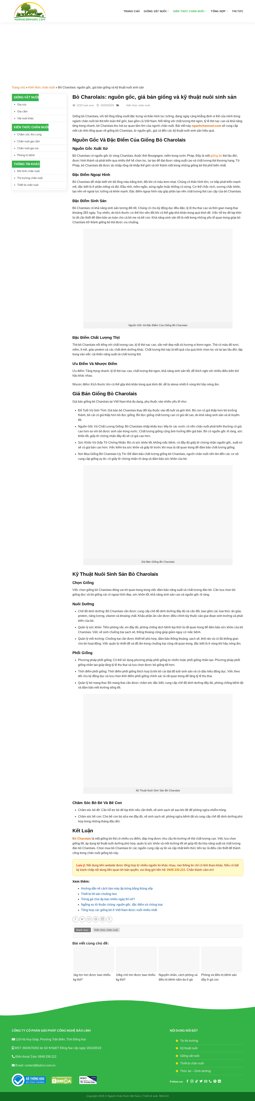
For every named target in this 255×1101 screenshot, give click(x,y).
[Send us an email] (205, 1081)
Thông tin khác (27, 164)
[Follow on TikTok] (196, 1081)
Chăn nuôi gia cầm (28, 141)
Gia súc (22, 104)
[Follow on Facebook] (187, 1081)
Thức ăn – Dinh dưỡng (195, 1071)
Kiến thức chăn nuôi (188, 11)
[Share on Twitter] (82, 919)
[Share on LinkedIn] (102, 919)
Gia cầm (22, 111)
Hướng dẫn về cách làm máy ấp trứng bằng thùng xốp (117, 888)
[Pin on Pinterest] (96, 919)
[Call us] (210, 1081)
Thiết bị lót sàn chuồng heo (99, 893)
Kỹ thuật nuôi (189, 1048)
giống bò (216, 155)
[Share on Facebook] (75, 919)
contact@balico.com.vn (39, 1065)
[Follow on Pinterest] (214, 1081)
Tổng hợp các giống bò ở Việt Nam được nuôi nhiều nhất (119, 910)
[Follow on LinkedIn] (219, 1081)
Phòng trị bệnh (26, 155)
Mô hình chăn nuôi (28, 171)
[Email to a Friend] (89, 919)
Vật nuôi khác (25, 118)
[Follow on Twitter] (201, 1081)
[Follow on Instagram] (191, 1081)
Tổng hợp (218, 11)
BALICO (164, 1095)
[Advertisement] (127, 50)
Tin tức (237, 11)
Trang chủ (132, 11)
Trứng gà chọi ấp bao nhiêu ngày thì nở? (108, 899)
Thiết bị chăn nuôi (27, 184)
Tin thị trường (189, 1040)
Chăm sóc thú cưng (29, 134)
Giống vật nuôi (155, 11)
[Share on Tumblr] (109, 919)
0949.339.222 (176, 869)
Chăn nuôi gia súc (28, 148)
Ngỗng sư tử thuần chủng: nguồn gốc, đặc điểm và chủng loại (122, 904)
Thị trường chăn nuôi (30, 178)
